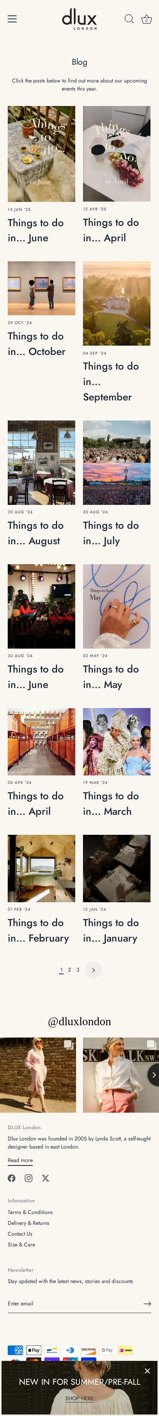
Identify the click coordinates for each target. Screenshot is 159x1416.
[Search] (129, 20)
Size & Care (21, 1244)
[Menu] (12, 18)
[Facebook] (11, 1177)
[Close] (147, 1370)
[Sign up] (147, 1304)
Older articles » (93, 970)
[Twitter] (45, 1177)
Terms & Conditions (30, 1212)
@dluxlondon (79, 1021)
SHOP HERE (79, 1398)
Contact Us (20, 1234)
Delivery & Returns (28, 1223)
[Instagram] (28, 1177)
